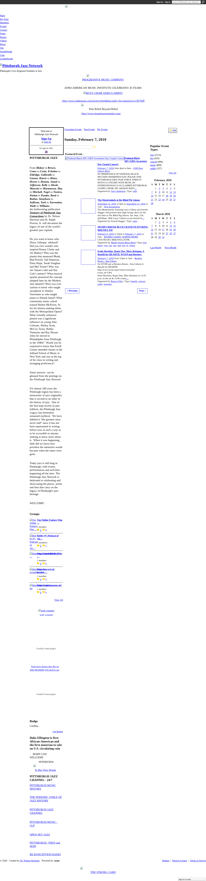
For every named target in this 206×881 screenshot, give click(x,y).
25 (167, 233)
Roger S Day (117, 281)
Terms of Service (198, 860)
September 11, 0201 (107, 204)
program (108, 284)
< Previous (72, 290)
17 (163, 229)
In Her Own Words (45, 770)
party (135, 221)
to (127, 245)
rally (135, 191)
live (145, 242)
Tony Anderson (118, 191)
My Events (102, 129)
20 (174, 196)
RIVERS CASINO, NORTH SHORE (121, 237)
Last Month (155, 247)
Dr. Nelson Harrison (29, 860)
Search (203, 2)
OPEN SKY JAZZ (40, 834)
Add (174, 130)
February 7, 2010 (106, 168)
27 (174, 199)
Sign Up (159, 2)
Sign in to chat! (185, 879)
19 (171, 196)
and (119, 245)
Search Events (94, 147)
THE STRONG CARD (103, 872)
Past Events (89, 129)
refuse (132, 245)
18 (167, 196)
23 (159, 199)
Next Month (170, 247)
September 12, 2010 (136, 204)
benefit (134, 281)
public (153, 168)
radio (100, 284)
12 (171, 192)
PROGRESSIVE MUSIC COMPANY (103, 79)
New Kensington (112, 207)
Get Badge (58, 731)
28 (152, 203)
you (105, 245)
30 (159, 237)
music (153, 165)
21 (152, 199)
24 (163, 199)
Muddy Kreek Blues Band (123, 242)
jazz (152, 155)
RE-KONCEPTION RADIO (45, 854)
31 (163, 237)
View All (58, 600)
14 (152, 196)
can (110, 245)
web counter (46, 614)
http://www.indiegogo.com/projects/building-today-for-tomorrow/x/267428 (103, 100)
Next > (142, 290)
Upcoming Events (73, 129)
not (123, 245)
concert (141, 281)
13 (174, 192)
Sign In (167, 2)
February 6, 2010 (106, 234)
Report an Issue (179, 860)
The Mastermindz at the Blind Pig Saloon (119, 200)
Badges (165, 860)
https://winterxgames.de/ (49, 585)
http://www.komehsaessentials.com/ (101, 113)
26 (171, 199)
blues (100, 245)
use (114, 245)
